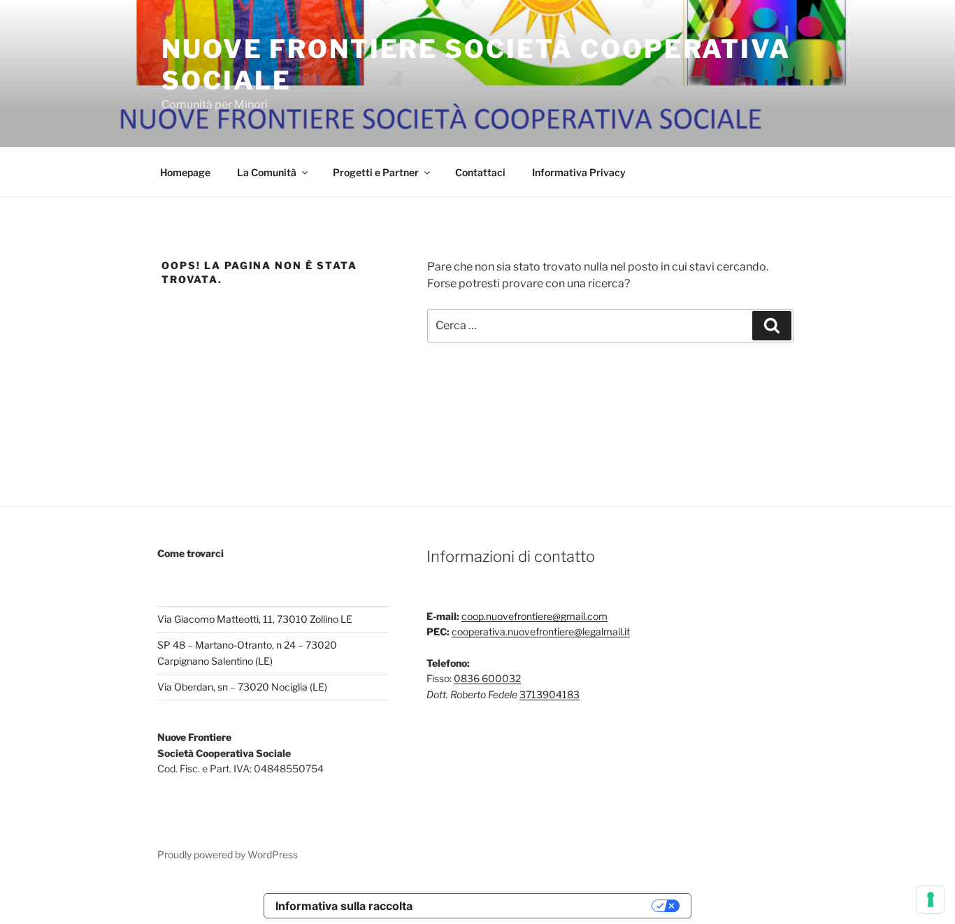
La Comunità (266, 172)
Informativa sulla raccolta (343, 906)
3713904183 (549, 694)
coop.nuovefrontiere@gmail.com (534, 616)
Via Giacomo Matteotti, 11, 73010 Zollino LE (254, 619)
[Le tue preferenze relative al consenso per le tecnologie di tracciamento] (930, 899)
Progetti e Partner (376, 172)
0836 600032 (487, 678)
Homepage (185, 172)
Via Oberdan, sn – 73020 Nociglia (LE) (242, 687)
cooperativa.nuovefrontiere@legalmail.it (541, 631)
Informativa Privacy (579, 172)
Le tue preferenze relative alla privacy (539, 906)
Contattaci (480, 172)
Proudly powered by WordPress (227, 854)
